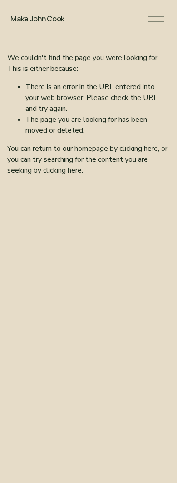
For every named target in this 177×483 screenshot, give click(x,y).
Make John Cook (37, 19)
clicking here (138, 149)
